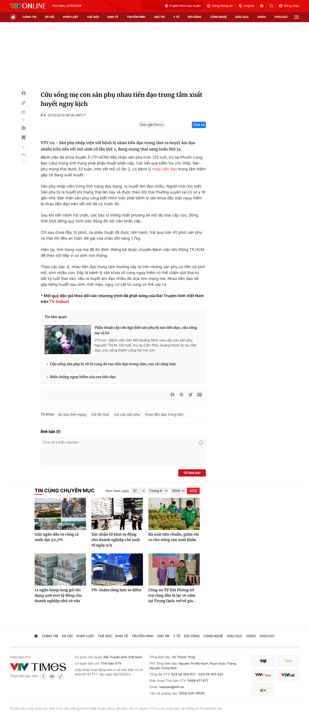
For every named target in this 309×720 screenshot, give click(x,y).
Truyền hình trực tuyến (185, 6)
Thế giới (93, 17)
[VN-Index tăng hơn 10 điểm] (117, 569)
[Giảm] (23, 161)
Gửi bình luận (192, 473)
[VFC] (263, 661)
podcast (281, 17)
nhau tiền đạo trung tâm (164, 414)
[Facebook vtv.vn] (263, 6)
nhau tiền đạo (164, 169)
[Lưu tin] (23, 137)
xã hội (49, 17)
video (261, 17)
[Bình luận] (23, 112)
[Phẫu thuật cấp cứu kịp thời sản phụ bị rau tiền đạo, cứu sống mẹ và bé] (68, 339)
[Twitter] (190, 394)
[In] (23, 128)
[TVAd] (288, 661)
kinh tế (112, 17)
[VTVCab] (288, 675)
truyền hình (136, 17)
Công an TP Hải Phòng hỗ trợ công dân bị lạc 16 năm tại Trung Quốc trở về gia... (172, 595)
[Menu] (296, 17)
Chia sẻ (198, 125)
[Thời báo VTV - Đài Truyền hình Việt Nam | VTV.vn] (27, 5)
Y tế (176, 17)
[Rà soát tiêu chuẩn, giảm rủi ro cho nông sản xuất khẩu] (174, 514)
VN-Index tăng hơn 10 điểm (116, 590)
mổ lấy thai (100, 414)
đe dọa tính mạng (72, 414)
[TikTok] (60, 676)
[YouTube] (52, 676)
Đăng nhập (291, 6)
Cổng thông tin (222, 6)
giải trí (159, 17)
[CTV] (263, 675)
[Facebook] (23, 93)
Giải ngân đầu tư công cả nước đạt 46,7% (56, 537)
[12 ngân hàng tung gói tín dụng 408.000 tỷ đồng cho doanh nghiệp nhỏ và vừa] (60, 569)
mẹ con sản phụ (127, 414)
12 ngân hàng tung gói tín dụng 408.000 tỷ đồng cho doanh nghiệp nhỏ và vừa (58, 595)
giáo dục (242, 17)
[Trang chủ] (13, 17)
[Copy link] (23, 102)
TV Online (58, 302)
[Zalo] (181, 394)
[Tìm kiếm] (272, 6)
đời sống (195, 17)
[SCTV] (263, 689)
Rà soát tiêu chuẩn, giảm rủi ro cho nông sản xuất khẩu (173, 537)
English (249, 6)
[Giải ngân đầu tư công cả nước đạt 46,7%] (60, 514)
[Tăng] (23, 147)
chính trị (29, 17)
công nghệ (218, 17)
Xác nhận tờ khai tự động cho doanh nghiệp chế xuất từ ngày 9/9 (115, 540)
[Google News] (151, 125)
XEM (193, 491)
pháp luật (70, 17)
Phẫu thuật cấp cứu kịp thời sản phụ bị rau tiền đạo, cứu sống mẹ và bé (146, 330)
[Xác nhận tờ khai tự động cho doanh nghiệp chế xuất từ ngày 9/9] (117, 514)
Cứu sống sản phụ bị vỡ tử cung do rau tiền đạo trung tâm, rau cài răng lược (113, 364)
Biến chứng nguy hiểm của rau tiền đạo (83, 377)
